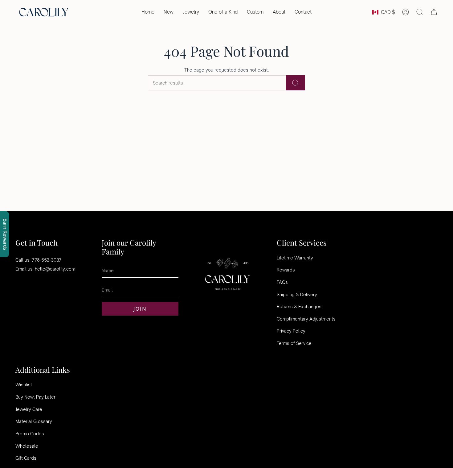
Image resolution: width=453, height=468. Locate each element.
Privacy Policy (291, 330)
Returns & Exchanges (299, 306)
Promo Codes (29, 433)
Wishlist (23, 384)
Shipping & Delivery (297, 294)
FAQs (282, 282)
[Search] (295, 82)
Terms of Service (294, 343)
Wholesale (26, 446)
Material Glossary (33, 421)
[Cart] (434, 12)
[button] (191, 12)
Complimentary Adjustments (306, 318)
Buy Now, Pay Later (35, 397)
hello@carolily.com (55, 268)
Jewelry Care (28, 409)
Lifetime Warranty (295, 257)
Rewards (286, 269)
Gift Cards (25, 458)
